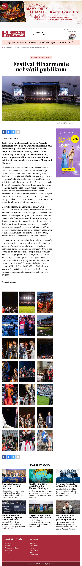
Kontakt (7, 546)
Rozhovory (22, 42)
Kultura (32, 42)
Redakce (8, 543)
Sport (53, 42)
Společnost (43, 42)
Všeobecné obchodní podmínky (12, 549)
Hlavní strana (8, 48)
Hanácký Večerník (13, 34)
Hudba (17, 48)
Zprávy (11, 42)
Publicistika (64, 42)
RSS (8, 552)
